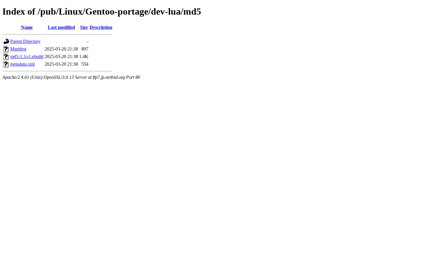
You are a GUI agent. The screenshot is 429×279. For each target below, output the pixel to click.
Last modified (61, 27)
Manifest (18, 48)
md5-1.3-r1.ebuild (26, 56)
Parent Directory (25, 41)
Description (101, 27)
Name (27, 27)
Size (84, 27)
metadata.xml (22, 64)
